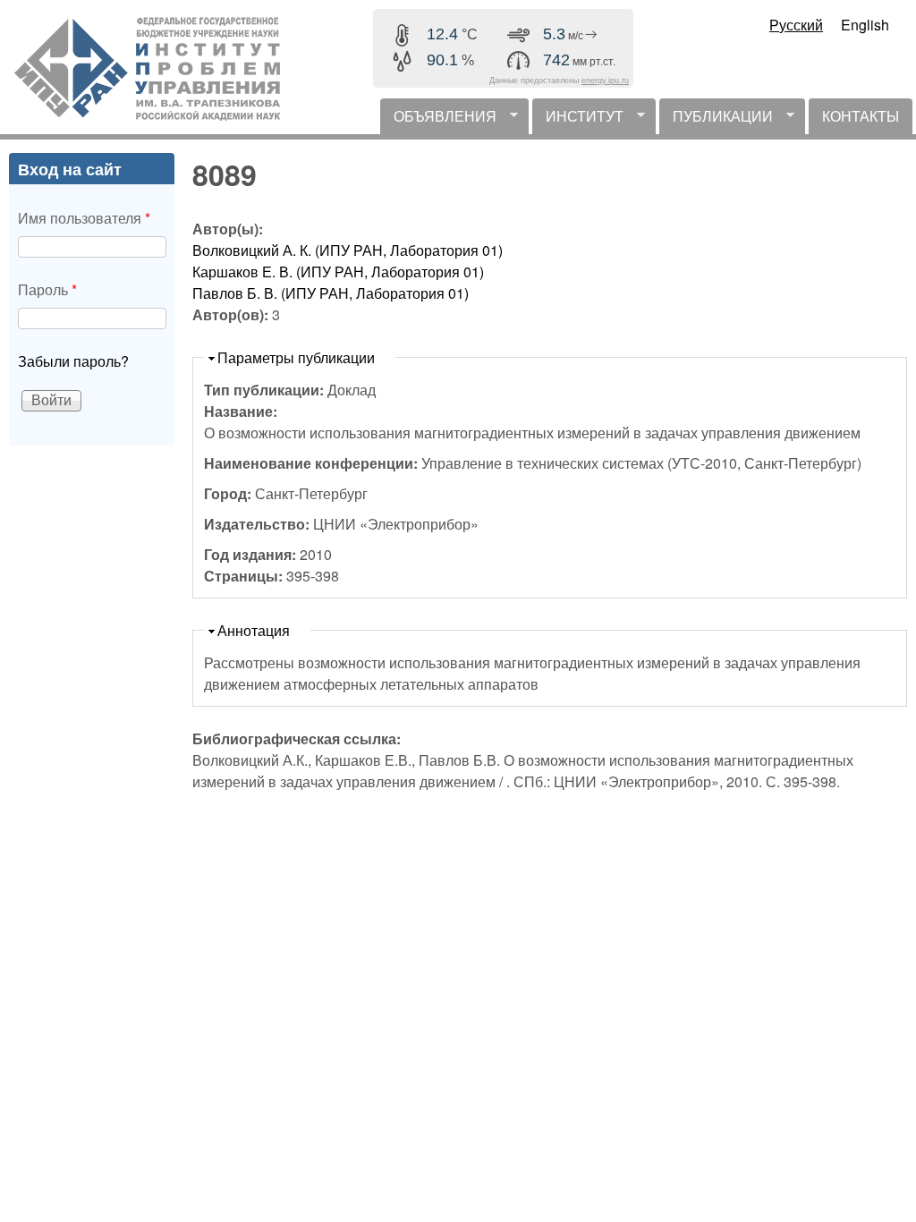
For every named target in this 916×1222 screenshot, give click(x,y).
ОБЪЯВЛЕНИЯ (438, 120)
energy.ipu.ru (605, 80)
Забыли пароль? (73, 361)
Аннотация (253, 630)
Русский (796, 24)
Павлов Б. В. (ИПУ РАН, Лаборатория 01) (330, 293)
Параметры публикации (296, 357)
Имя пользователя (84, 218)
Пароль (47, 289)
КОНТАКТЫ (860, 116)
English (865, 24)
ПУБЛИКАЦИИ (716, 120)
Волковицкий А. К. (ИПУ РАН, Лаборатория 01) (347, 250)
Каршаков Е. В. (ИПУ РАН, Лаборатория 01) (338, 271)
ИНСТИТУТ (577, 120)
